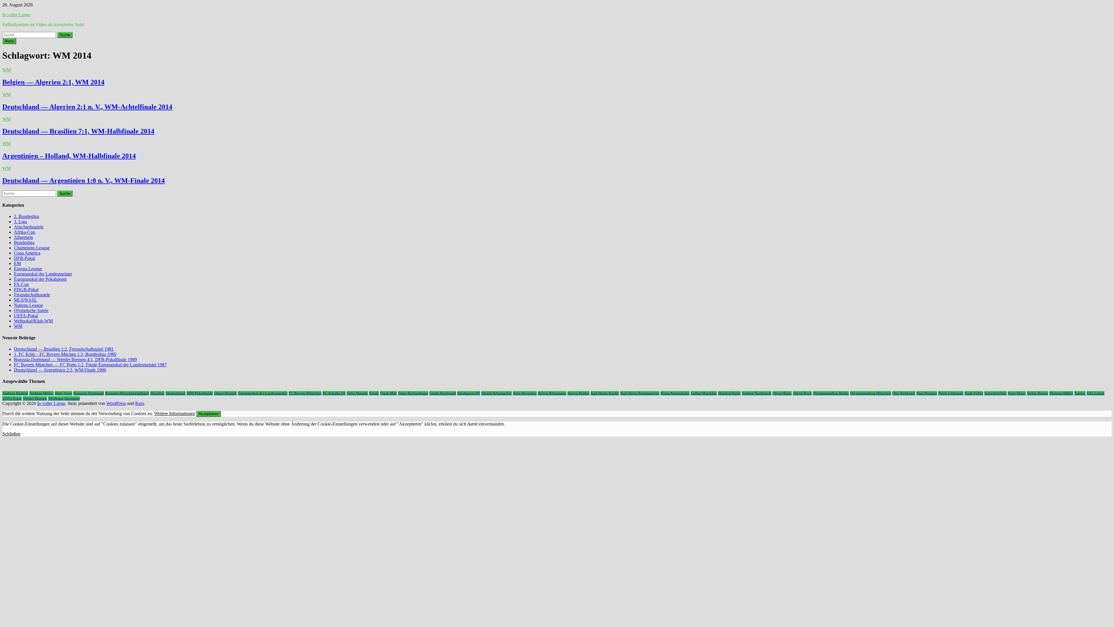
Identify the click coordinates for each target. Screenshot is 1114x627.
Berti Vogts (63, 393)
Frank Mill (388, 393)
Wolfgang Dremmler (64, 398)
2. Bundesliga (26, 216)
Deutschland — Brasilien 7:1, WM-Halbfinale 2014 (78, 131)
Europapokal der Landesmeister (43, 273)
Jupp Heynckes (525, 393)
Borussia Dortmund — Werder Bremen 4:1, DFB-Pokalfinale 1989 (75, 359)
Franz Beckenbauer (413, 393)
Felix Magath (357, 393)
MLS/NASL (25, 300)
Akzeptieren (208, 414)
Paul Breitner (926, 393)
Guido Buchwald (442, 393)
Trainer (1080, 393)
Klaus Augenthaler (675, 393)
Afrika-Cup (24, 232)
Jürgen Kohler (578, 393)
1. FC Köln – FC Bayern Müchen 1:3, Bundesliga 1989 (65, 354)
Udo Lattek (1095, 393)
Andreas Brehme (15, 393)
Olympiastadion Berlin (831, 393)
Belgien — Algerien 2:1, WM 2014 (53, 82)
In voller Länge (16, 14)
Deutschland (175, 393)
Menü (9, 41)
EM (17, 263)
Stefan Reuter (1037, 393)
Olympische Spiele (31, 310)
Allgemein (23, 237)
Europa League (28, 268)
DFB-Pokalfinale (200, 393)
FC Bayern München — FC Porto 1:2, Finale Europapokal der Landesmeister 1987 (90, 364)
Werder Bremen (35, 398)
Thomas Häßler (1061, 393)
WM (6, 69)
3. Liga (20, 221)
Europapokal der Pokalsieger (40, 279)
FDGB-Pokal (26, 289)
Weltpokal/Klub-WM (33, 320)
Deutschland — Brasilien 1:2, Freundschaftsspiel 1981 (64, 349)
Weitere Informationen (174, 413)
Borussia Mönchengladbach (127, 393)
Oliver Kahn (782, 393)
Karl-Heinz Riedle (605, 393)
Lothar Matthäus (704, 393)
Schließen (11, 433)
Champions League (32, 247)
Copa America (27, 253)
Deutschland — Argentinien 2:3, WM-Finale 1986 (60, 369)
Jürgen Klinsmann (552, 393)
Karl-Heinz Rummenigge (639, 393)
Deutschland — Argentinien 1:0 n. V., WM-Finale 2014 (83, 180)
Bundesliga (24, 242)
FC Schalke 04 (334, 393)
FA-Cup (21, 284)
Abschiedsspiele (29, 226)
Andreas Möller (41, 393)
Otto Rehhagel (903, 393)
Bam (139, 403)
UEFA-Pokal (26, 315)
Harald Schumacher (496, 393)
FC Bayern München (305, 393)
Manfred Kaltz (729, 393)
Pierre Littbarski (950, 393)
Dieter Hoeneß (225, 393)
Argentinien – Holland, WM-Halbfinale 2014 (69, 156)
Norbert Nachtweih (756, 393)
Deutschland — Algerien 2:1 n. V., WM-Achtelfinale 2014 (87, 107)
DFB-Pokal (24, 258)
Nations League (28, 305)
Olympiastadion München (870, 393)
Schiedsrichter (995, 393)
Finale (374, 393)
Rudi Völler (974, 393)
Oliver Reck (802, 393)
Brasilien (157, 393)
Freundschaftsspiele (32, 294)
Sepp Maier (1017, 393)
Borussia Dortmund (88, 393)
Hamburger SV (468, 393)
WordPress (116, 403)
